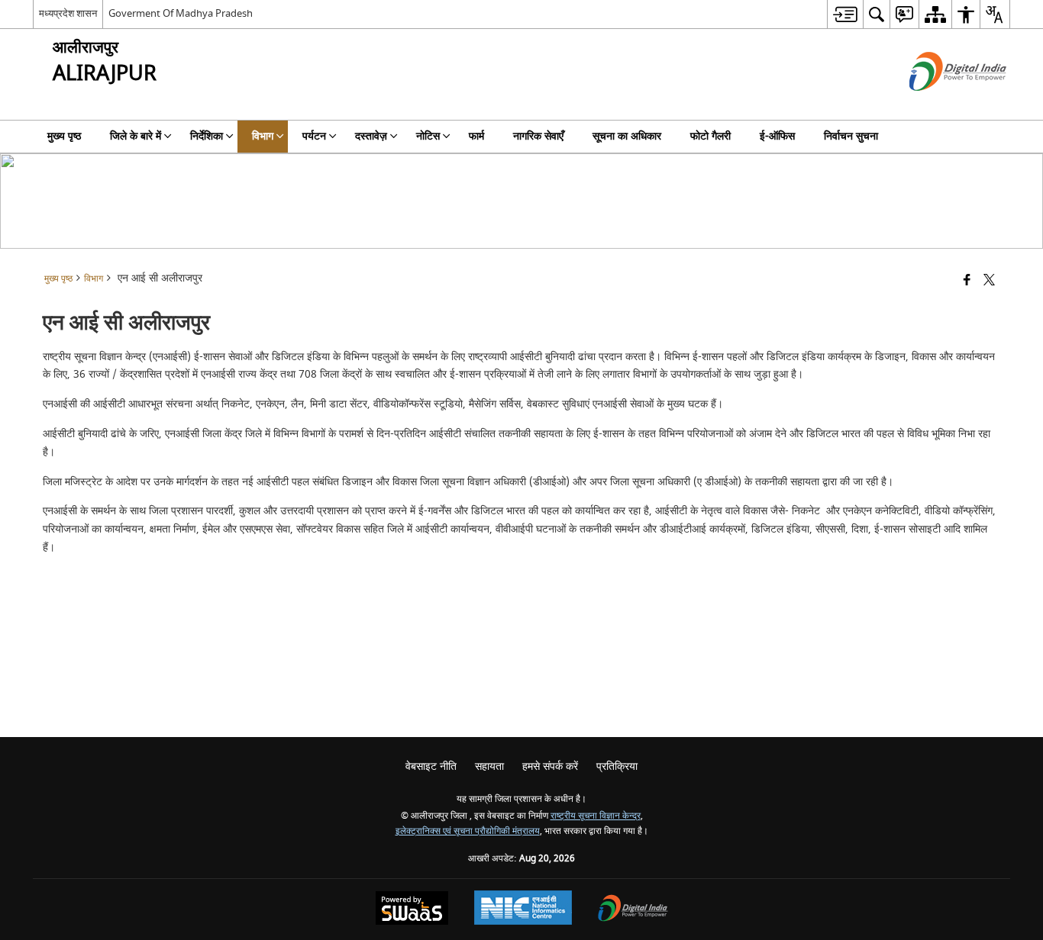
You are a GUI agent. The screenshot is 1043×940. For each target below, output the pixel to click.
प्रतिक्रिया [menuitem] (617, 766)
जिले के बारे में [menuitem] (135, 136)
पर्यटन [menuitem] (314, 136)
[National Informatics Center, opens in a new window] (523, 909)
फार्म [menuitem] (476, 136)
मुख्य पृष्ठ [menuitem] (64, 136)
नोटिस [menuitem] (428, 136)
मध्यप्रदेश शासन (68, 13)
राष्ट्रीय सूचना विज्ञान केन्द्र (596, 816)
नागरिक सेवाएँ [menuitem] (538, 136)
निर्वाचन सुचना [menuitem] (851, 136)
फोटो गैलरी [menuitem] (710, 136)
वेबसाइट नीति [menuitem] (431, 766)
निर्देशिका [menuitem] (206, 136)
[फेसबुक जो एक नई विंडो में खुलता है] (967, 281)
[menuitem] (845, 14)
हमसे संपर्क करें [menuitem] (550, 766)
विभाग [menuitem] (262, 136)
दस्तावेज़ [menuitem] (371, 136)
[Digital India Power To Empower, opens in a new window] (633, 910)
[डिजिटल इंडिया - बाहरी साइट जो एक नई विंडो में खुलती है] (938, 104)
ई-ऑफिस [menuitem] (777, 136)
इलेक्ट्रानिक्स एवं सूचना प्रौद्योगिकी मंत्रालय (468, 831)
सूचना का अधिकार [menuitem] (627, 136)
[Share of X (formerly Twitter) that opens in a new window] (989, 281)
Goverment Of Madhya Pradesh (180, 13)
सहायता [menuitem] (489, 766)
